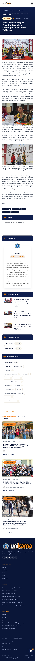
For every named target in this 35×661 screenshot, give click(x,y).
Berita (12, 10)
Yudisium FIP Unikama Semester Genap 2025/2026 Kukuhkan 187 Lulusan (22, 326)
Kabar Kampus (20, 10)
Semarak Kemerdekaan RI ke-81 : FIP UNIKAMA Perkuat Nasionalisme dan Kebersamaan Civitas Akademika (14, 523)
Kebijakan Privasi (6, 655)
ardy (17, 253)
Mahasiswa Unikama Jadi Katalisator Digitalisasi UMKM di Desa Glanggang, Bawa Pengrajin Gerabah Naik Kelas (16, 445)
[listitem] (11, 362)
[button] (32, 3)
